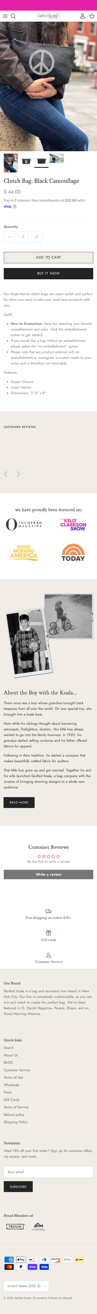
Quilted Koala (23, 1298)
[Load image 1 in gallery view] (48, 86)
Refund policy (14, 1114)
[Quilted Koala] (48, 16)
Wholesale (11, 1085)
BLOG (8, 1062)
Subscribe (18, 1186)
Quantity (11, 226)
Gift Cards (11, 1099)
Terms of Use (13, 1077)
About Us (11, 1055)
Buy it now (48, 273)
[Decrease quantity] (9, 237)
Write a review (48, 874)
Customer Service (17, 1070)
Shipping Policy (16, 1122)
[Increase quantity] (36, 237)
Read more (19, 802)
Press (8, 1092)
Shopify (67, 1298)
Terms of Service (16, 1107)
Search (9, 1047)
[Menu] (5, 16)
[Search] (15, 16)
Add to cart (48, 257)
